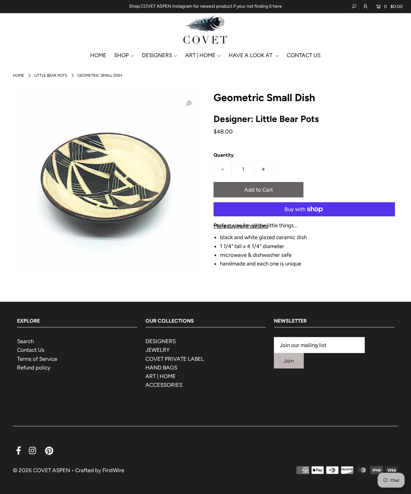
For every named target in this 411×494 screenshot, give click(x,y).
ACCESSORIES (163, 385)
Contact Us (30, 350)
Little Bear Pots (50, 75)
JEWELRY (157, 350)
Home (18, 75)
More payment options (241, 226)
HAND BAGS (161, 367)
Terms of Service (37, 359)
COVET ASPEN (51, 470)
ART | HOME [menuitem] (200, 55)
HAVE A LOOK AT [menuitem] (251, 55)
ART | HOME (160, 376)
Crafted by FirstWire (99, 470)
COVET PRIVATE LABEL (174, 359)
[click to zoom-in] (188, 103)
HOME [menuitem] (98, 55)
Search (25, 341)
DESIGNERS (157, 55)
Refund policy (33, 367)
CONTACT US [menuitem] (303, 55)
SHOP (121, 55)
